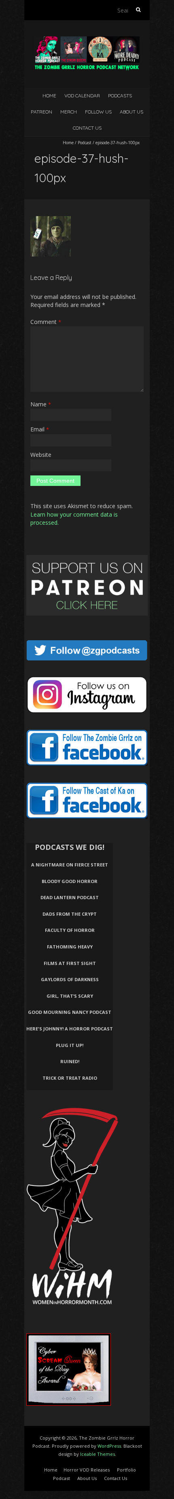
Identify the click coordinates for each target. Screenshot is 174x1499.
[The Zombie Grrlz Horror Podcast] (87, 40)
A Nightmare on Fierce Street (69, 865)
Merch (68, 112)
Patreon (41, 112)
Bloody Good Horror (70, 881)
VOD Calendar (82, 96)
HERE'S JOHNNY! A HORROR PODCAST (69, 1029)
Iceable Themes (97, 1454)
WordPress (109, 1446)
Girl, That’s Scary (70, 996)
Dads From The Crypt (69, 914)
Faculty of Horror (70, 930)
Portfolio (126, 1470)
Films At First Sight (70, 963)
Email (39, 429)
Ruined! (69, 1061)
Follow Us (98, 112)
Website (40, 454)
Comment (45, 322)
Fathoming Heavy (70, 947)
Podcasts (120, 96)
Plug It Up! (69, 1045)
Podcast (84, 142)
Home (49, 96)
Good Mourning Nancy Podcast (69, 1012)
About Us (131, 112)
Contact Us (87, 128)
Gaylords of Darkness (70, 979)
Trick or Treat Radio (69, 1078)
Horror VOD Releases (87, 1470)
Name (40, 404)
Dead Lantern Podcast (69, 897)
